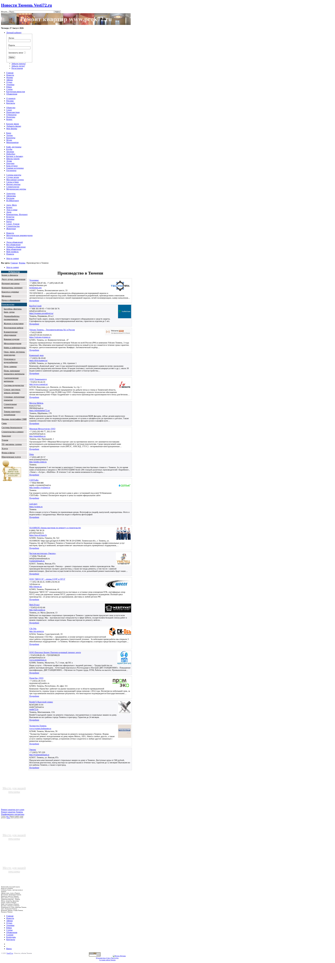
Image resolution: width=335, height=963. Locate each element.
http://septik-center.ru (38, 462)
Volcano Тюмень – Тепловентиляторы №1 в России (52, 330)
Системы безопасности (12, 427)
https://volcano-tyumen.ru (39, 337)
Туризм (5, 440)
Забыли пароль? (19, 63)
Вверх (9, 949)
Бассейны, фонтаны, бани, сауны (13, 310)
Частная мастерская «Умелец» (42, 553)
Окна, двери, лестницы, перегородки (14, 353)
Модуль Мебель (36, 403)
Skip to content (12, 258)
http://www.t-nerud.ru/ (38, 384)
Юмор (9, 928)
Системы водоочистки (14, 385)
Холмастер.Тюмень (37, 726)
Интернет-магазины (10, 283)
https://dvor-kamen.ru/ (38, 360)
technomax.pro (35, 288)
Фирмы (22, 263)
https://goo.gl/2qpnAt (38, 535)
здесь (7, 816)
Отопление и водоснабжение (11, 360)
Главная (14, 263)
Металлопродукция (12, 343)
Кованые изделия (11, 339)
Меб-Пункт (34, 605)
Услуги (5, 448)
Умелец (32, 749)
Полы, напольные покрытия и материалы (14, 372)
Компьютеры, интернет (12, 288)
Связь (4, 423)
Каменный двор (36, 355)
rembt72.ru (33, 709)
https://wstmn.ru (36, 507)
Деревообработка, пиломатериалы (12, 317)
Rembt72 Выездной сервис (41, 702)
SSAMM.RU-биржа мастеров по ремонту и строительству (55, 528)
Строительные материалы (10, 405)
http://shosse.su (35, 586)
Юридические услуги (11, 457)
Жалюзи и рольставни (14, 323)
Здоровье (10, 925)
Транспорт (6, 436)
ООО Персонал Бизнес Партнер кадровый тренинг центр (55, 652)
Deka (31, 454)
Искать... (5, 12)
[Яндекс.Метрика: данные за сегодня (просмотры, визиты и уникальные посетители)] (119, 956)
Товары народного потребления (12, 413)
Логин (11, 38)
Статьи (9, 930)
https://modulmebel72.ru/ (39, 410)
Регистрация (17, 68)
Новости (10, 918)
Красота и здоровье (10, 292)
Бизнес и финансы (10, 275)
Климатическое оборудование (11, 333)
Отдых (9, 923)
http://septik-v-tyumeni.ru (39, 487)
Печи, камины (10, 366)
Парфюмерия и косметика (12, 814)
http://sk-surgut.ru (36, 631)
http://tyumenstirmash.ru (39, 755)
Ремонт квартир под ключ (12, 809)
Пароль (11, 45)
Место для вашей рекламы (14, 789)
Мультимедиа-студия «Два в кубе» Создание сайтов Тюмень (107, 959)
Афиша (9, 921)
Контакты (10, 939)
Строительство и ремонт (13, 432)
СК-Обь (32, 628)
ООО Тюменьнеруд (38, 379)
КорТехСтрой (35, 306)
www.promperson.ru (37, 660)
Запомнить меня (15, 53)
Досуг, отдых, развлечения (13, 279)
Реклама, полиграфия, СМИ (14, 419)
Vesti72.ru (10, 953)
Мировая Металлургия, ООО (42, 429)
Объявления (11, 932)
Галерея (9, 935)
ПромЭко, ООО (36, 678)
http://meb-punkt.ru (37, 610)
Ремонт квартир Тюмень (12, 812)
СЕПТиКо (33, 480)
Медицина (6, 296)
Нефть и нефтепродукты (15, 348)
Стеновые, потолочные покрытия (14, 398)
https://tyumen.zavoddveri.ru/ (41, 313)
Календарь (11, 937)
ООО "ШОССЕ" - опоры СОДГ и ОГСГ (47, 579)
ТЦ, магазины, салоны (12, 444)
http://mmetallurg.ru (37, 436)
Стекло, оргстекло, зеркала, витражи (12, 391)
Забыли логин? (18, 66)
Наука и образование (11, 300)
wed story (33, 504)
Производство (8, 304)
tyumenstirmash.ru (36, 561)
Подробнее (34, 301)
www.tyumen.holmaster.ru (40, 728)
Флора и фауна (8, 453)
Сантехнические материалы (11, 379)
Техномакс (34, 280)
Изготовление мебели (13, 328)
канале (8, 817)
